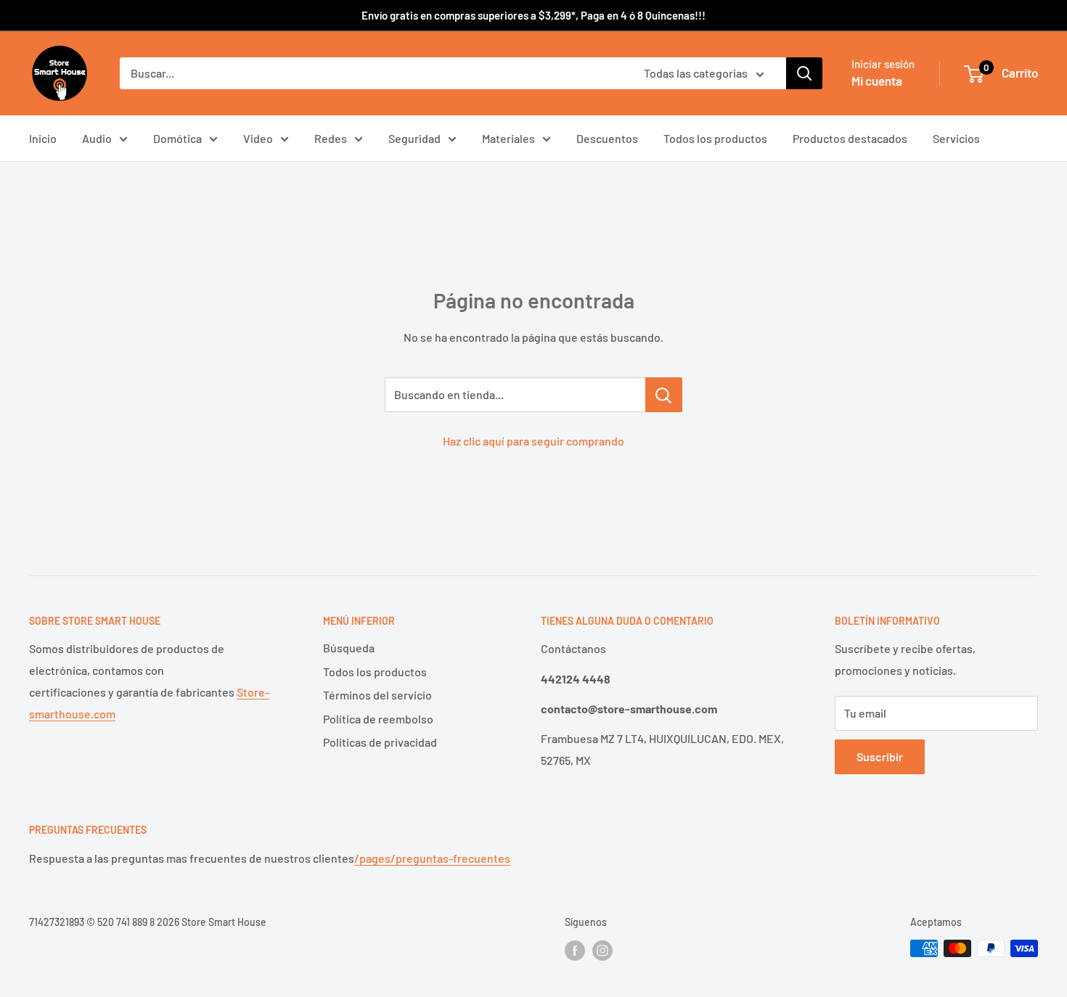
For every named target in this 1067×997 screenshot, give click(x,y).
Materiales (508, 138)
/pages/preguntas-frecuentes (432, 858)
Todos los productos (715, 138)
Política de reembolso (378, 719)
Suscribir (880, 756)
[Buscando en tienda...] (663, 394)
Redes (330, 138)
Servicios (956, 138)
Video (258, 138)
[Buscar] (804, 73)
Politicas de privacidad (380, 742)
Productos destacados (850, 138)
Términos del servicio (377, 695)
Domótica (177, 138)
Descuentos (607, 138)
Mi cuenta (876, 80)
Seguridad (414, 138)
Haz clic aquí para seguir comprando (533, 441)
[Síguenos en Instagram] (602, 950)
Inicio (43, 138)
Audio (97, 138)
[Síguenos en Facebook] (575, 950)
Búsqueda (349, 648)
